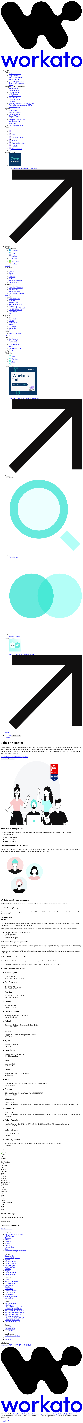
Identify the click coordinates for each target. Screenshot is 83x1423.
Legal (41, 1414)
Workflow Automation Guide (14, 1312)
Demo (7, 1279)
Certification (9, 1289)
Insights (7, 1271)
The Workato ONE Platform (14, 1234)
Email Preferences (33, 1414)
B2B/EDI (8, 1269)
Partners (7, 1243)
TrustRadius (9, 1339)
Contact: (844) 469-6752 (65, 1414)
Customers (8, 1241)
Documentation (10, 1283)
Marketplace (9, 1298)
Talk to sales (16, 735)
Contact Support (10, 1329)
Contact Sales (9, 1327)
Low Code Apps (10, 1267)
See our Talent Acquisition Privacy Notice (14, 757)
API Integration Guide (12, 1316)
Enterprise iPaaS (10, 1256)
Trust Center (9, 1285)
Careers (7, 1245)
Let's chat (8, 737)
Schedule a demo (6, 1229)
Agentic (7, 1260)
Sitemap (54, 1414)
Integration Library (11, 1296)
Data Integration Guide (12, 1320)
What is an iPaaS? (10, 1303)
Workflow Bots (10, 1265)
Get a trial (8, 735)
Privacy (14, 1414)
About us (8, 1238)
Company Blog (10, 1292)
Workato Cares (9, 1247)
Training (7, 1287)
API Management (10, 1261)
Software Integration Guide (13, 1309)
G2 (6, 1338)
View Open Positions (8, 759)
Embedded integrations (12, 1258)
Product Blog (9, 1294)
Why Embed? (9, 1305)
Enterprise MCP (10, 1274)
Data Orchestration (11, 1263)
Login (7, 732)
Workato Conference (11, 1281)
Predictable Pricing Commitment (15, 1251)
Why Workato (9, 1236)
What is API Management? (13, 1307)
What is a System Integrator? (14, 1314)
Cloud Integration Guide (12, 1321)
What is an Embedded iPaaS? (14, 1318)
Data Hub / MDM (10, 1272)
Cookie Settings (22, 1414)
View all (7, 266)
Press (6, 1249)
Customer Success (10, 1290)
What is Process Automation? (14, 1310)
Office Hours (9, 1330)
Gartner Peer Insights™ (12, 1336)
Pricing (7, 1240)
